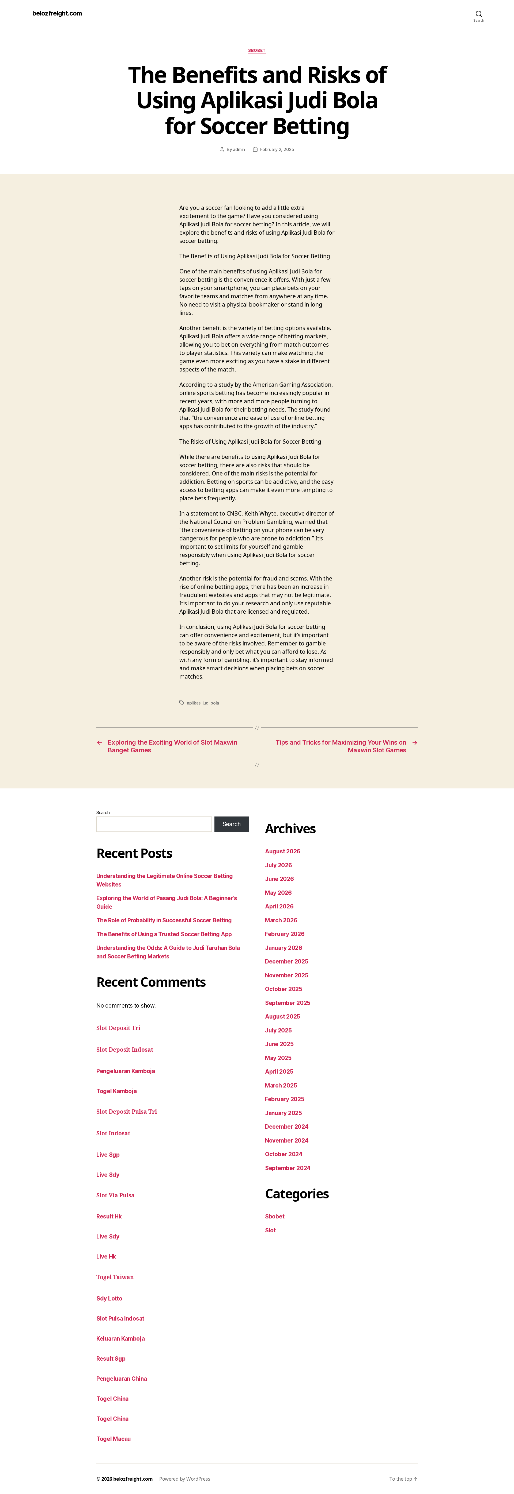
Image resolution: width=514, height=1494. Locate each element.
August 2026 (282, 851)
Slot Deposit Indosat (124, 1050)
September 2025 (287, 1003)
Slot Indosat (113, 1133)
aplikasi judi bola (203, 703)
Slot (270, 1230)
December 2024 (287, 1126)
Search (102, 812)
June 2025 (279, 1044)
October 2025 (283, 989)
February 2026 (285, 934)
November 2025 (286, 975)
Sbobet (257, 50)
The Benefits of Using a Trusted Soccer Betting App (164, 934)
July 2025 (278, 1030)
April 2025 (279, 1071)
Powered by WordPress (184, 1479)
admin (239, 149)
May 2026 (278, 892)
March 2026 (281, 920)
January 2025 (283, 1113)
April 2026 (279, 906)
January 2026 (283, 948)
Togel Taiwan (115, 1277)
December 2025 (286, 961)
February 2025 (284, 1099)
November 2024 (287, 1140)
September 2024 (288, 1168)
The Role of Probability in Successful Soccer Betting (164, 920)
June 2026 (279, 879)
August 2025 (282, 1016)
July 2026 (278, 865)
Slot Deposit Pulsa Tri (126, 1112)
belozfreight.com (57, 13)
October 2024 (284, 1154)
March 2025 (281, 1085)
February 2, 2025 (277, 149)
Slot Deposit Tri (118, 1028)
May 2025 (278, 1058)
